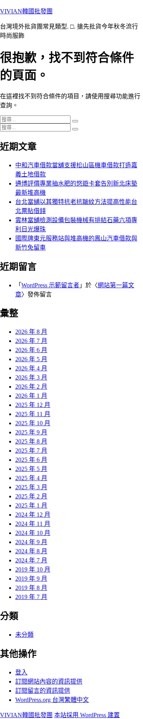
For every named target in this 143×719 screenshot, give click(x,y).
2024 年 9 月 (31, 542)
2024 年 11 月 (32, 523)
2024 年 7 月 (31, 560)
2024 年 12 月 (32, 514)
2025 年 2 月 (31, 496)
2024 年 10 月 (32, 533)
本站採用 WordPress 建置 (87, 715)
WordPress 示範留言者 (50, 285)
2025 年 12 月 (32, 405)
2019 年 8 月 (31, 587)
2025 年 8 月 (31, 441)
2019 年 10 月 (32, 569)
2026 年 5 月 (31, 359)
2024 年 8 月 (31, 551)
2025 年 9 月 (31, 432)
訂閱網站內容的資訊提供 (48, 681)
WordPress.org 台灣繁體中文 (52, 700)
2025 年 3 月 (31, 487)
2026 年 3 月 (31, 377)
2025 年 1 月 (31, 505)
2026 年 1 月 (31, 395)
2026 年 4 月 (31, 368)
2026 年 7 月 (31, 341)
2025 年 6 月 (31, 459)
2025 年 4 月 (31, 478)
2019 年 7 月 (31, 597)
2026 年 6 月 (31, 350)
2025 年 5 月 (31, 469)
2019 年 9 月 (31, 578)
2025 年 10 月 (32, 423)
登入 (21, 672)
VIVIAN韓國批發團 (26, 11)
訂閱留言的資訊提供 (42, 690)
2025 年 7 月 (31, 450)
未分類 (24, 634)
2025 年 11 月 (32, 414)
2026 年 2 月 (31, 386)
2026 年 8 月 (31, 331)
